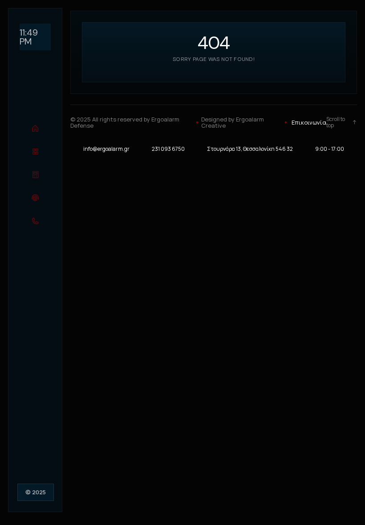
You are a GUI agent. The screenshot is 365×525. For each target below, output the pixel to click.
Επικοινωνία (309, 122)
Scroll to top (335, 122)
